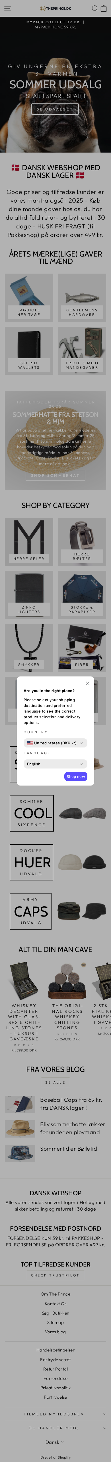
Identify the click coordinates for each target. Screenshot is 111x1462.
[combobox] (52, 743)
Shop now (76, 776)
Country (36, 732)
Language (37, 753)
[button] (88, 684)
